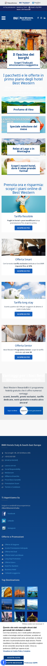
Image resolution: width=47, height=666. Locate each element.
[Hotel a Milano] (19, 592)
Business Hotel (10, 569)
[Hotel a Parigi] (32, 617)
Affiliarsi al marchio (12, 476)
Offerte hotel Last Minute (14, 555)
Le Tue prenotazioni (9, 7)
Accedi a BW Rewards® (23, 9)
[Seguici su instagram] (41, 18)
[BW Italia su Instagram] (4, 528)
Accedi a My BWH (36, 7)
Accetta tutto (13, 658)
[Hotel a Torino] (7, 604)
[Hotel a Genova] (19, 604)
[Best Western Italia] (23, 18)
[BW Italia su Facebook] (4, 513)
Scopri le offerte (12, 411)
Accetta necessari (13, 663)
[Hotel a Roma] (7, 592)
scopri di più (23, 228)
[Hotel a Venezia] (32, 592)
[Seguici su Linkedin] (44, 18)
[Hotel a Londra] (7, 617)
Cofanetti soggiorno (12, 573)
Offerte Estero (10, 562)
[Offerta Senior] (23, 333)
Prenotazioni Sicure (12, 483)
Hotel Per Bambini (11, 566)
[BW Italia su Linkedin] (4, 521)
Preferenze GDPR (30, 663)
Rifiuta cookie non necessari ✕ (33, 624)
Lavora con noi (10, 465)
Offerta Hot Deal (11, 552)
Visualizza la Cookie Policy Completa (16, 651)
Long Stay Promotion (12, 559)
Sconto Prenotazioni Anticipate (16, 548)
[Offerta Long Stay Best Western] (23, 290)
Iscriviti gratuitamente (34, 411)
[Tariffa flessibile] (23, 204)
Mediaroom (9, 473)
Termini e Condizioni (12, 487)
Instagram (12, 528)
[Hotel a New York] (19, 617)
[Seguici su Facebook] (37, 18)
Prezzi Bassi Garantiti (13, 480)
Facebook (11, 513)
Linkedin (11, 521)
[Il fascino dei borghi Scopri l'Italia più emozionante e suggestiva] (23, 49)
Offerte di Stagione (12, 544)
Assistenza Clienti (22, 7)
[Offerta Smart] (23, 247)
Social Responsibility (12, 469)
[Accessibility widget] (3, 662)
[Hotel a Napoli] (32, 604)
